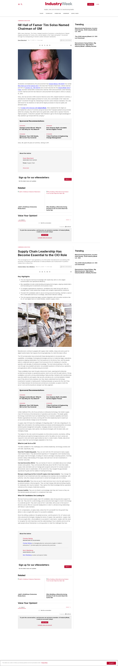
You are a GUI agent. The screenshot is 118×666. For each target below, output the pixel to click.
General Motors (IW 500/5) (57, 84)
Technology (49, 13)
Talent (41, 13)
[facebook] (39, 45)
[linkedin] (42, 45)
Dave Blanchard (22, 40)
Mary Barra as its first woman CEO (28, 86)
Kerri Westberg (30, 266)
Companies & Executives (24, 20)
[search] (21, 4)
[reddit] (47, 45)
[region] (45, 223)
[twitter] (44, 45)
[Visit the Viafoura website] (68, 226)
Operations (58, 13)
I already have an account (45, 237)
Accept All (111, 663)
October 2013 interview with (33, 108)
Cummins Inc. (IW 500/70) (32, 87)
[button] (19, 4)
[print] (71, 45)
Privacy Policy (44, 662)
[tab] (22, 220)
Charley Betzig (22, 266)
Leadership (66, 13)
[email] (49, 45)
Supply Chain (74, 13)
